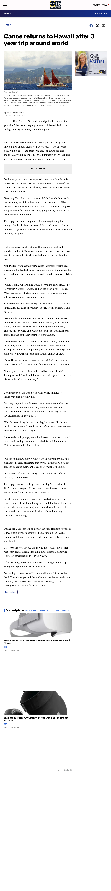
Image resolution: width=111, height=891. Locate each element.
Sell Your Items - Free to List (36, 611)
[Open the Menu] (4, 5)
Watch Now (100, 5)
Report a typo (10, 592)
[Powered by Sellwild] (68, 770)
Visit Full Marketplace (63, 610)
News (7, 25)
